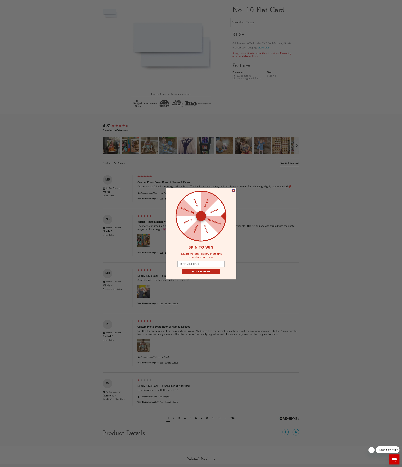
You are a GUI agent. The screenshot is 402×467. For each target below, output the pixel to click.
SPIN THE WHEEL (201, 271)
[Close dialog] (233, 190)
